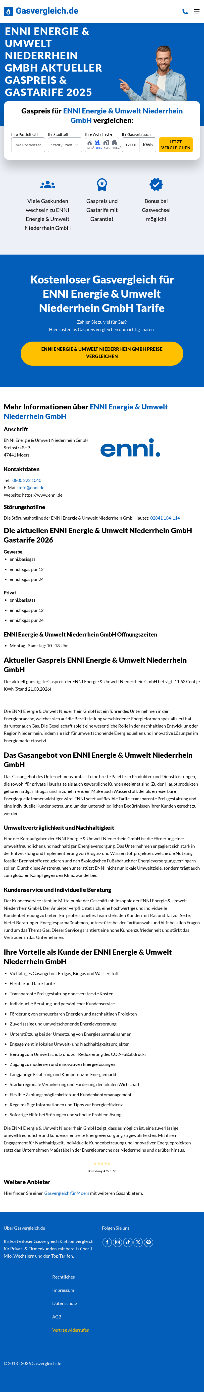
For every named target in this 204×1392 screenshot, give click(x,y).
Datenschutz (64, 1303)
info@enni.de (31, 487)
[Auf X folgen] (138, 1242)
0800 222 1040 (26, 480)
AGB (56, 1316)
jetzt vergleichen (176, 144)
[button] (196, 11)
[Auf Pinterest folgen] (148, 1242)
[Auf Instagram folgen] (117, 1242)
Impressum (63, 1290)
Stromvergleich (78, 1241)
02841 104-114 (165, 518)
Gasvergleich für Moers (66, 1193)
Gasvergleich (46, 1241)
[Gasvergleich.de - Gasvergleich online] (41, 11)
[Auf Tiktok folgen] (128, 1242)
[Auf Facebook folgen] (107, 1242)
